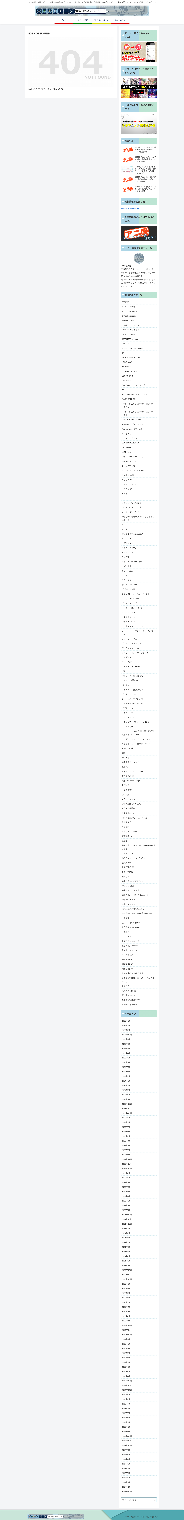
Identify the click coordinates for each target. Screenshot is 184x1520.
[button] (154, 1500)
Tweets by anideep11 (130, 208)
